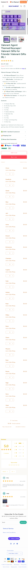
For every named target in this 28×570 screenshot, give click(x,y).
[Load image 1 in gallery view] (7, 39)
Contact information (23, 566)
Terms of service (6, 566)
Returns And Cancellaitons (9, 532)
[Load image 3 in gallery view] (21, 39)
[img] (6, 61)
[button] (3, 6)
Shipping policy (14, 566)
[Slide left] (1, 39)
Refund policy (16, 564)
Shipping (2, 66)
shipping (13, 426)
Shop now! (23, 2)
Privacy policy (23, 564)
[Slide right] (26, 39)
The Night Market (8, 564)
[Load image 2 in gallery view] (14, 39)
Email (3, 522)
